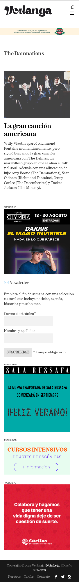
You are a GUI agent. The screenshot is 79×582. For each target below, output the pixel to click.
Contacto (43, 576)
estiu (43, 570)
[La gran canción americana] (37, 94)
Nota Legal (53, 565)
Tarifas (29, 576)
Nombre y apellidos (19, 331)
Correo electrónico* (20, 314)
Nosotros (14, 576)
